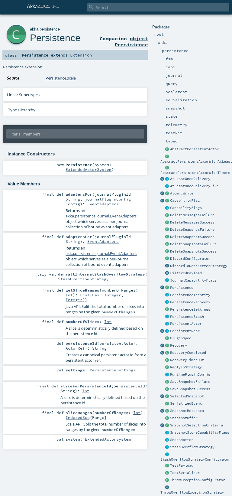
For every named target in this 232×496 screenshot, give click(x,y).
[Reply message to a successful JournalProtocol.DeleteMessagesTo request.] (167, 222)
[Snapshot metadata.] (167, 411)
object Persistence (131, 41)
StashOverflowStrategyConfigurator (195, 459)
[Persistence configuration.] (167, 309)
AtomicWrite (181, 193)
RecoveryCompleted (188, 353)
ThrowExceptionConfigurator (197, 480)
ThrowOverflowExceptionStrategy (192, 492)
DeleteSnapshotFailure (192, 229)
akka (34, 29)
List (85, 294)
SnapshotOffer (184, 418)
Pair (97, 294)
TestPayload (181, 465)
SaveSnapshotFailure (190, 382)
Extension (81, 55)
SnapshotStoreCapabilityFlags (199, 432)
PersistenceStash (187, 317)
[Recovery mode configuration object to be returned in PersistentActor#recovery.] (167, 345)
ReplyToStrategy (186, 367)
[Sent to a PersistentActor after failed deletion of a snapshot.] (167, 229)
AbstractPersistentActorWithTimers (195, 173)
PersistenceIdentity (190, 295)
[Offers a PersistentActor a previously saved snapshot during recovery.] (167, 418)
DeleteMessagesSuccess (192, 222)
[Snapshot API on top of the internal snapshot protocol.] (167, 440)
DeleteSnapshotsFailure (193, 244)
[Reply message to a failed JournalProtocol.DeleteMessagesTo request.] (167, 215)
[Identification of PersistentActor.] (167, 295)
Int (69, 294)
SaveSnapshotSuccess (190, 389)
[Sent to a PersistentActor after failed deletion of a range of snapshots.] (167, 244)
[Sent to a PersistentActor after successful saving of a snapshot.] (167, 389)
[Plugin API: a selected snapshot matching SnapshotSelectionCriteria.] (167, 396)
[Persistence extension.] (167, 288)
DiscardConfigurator (190, 258)
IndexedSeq (78, 417)
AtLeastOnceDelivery (190, 179)
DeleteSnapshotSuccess (192, 237)
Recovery (178, 345)
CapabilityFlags (186, 208)
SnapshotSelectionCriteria (196, 425)
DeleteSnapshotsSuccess (193, 251)
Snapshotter (181, 440)
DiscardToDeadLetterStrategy (198, 266)
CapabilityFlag (185, 200)
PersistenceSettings (190, 309)
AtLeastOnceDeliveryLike (194, 186)
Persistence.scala (61, 78)
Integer (112, 294)
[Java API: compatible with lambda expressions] (167, 156)
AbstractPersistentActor (194, 149)
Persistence (181, 288)
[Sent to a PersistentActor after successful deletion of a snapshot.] (167, 237)
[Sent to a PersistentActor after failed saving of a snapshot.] (167, 382)
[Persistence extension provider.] (162, 288)
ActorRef (75, 348)
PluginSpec (180, 338)
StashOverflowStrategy (192, 447)
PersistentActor (186, 323)
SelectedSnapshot (187, 396)
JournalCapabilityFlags (193, 280)
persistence (50, 29)
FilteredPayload (186, 273)
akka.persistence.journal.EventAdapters (101, 216)
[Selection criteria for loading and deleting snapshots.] (167, 425)
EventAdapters (103, 203)
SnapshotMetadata (187, 411)
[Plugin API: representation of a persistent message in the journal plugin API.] (167, 331)
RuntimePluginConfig (190, 374)
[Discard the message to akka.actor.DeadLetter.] (167, 266)
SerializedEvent (186, 403)
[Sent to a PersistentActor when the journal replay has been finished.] (162, 353)
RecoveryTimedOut (187, 360)
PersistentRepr (185, 331)
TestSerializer (185, 473)
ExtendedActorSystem (88, 169)
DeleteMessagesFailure (192, 215)
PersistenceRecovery (190, 302)
